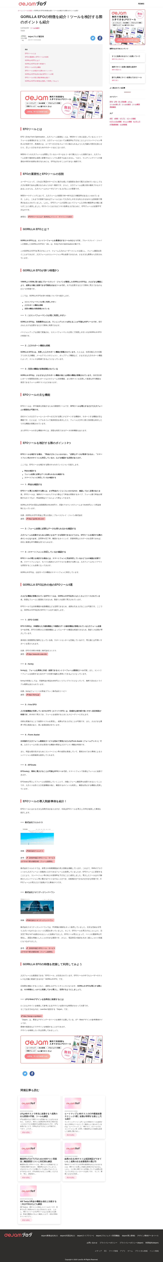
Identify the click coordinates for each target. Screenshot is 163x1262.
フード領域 (132, 118)
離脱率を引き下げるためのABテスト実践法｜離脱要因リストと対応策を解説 (38, 1160)
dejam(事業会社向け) (49, 1235)
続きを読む (26, 1132)
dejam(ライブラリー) (85, 1235)
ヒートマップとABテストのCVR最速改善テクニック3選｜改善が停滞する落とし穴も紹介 (83, 1116)
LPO (115, 102)
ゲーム (130, 1251)
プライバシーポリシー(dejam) (131, 1242)
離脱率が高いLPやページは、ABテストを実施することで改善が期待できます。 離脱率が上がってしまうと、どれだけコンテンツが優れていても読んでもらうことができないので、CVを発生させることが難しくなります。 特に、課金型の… (39, 1169)
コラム (130, 102)
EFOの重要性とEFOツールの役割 (36, 57)
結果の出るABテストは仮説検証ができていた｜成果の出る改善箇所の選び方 (83, 1160)
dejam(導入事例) (128, 1235)
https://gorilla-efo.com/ (36, 519)
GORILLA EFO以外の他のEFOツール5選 (39, 74)
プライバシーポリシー (108, 1242)
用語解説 (141, 3)
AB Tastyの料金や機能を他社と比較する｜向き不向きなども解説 (38, 1202)
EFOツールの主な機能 (33, 67)
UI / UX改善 (122, 102)
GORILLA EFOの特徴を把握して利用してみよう (42, 81)
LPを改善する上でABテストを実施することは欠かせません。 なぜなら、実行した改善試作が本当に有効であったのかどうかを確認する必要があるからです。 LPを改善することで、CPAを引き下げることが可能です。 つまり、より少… (39, 1124)
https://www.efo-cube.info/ (37, 654)
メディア (137, 121)
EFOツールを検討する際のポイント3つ (38, 70)
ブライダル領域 (116, 121)
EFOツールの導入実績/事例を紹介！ (37, 77)
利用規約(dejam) (152, 1242)
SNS (116, 118)
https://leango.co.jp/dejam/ (32, 1016)
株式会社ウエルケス (35, 851)
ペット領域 (128, 121)
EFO (111, 102)
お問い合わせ (92, 1242)
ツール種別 (136, 104)
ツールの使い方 (115, 104)
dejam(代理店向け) (67, 1235)
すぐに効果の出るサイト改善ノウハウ (126, 57)
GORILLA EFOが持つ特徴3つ (35, 64)
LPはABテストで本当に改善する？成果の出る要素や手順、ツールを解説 (38, 1115)
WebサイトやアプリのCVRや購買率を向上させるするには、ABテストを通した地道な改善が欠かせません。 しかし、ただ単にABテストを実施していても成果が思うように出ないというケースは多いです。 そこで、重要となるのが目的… (83, 1169)
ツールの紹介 (28, 10)
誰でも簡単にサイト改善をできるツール (127, 78)
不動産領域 (114, 124)
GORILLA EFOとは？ (32, 60)
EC (112, 118)
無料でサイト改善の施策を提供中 (124, 68)
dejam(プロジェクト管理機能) (108, 1235)
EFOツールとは (30, 53)
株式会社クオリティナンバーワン (40, 920)
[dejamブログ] (32, 4)
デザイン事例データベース (148, 1235)
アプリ (123, 118)
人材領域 (124, 124)
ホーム (20, 10)
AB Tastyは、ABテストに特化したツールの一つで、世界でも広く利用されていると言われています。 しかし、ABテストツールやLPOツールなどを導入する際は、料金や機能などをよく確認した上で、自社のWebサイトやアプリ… (39, 1211)
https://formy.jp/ (33, 694)
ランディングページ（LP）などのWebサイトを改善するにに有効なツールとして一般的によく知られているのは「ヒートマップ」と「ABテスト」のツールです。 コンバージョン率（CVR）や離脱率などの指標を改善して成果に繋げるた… (83, 1126)
